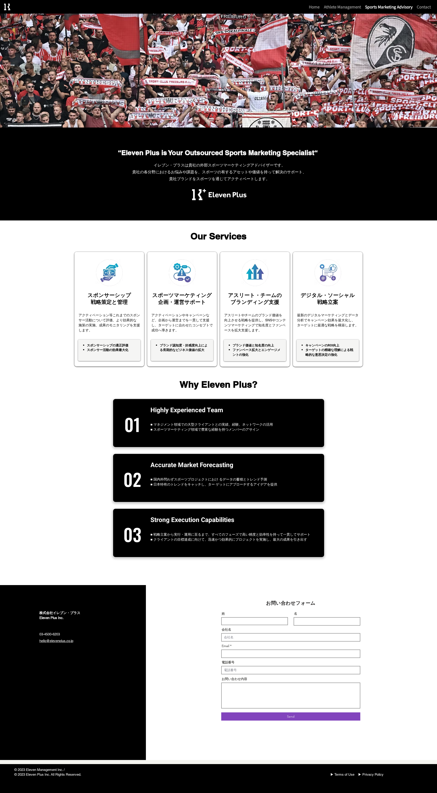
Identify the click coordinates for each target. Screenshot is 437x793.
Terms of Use (344, 774)
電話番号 (228, 662)
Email (225, 645)
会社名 (226, 629)
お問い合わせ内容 (234, 678)
